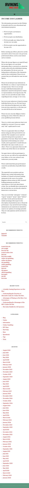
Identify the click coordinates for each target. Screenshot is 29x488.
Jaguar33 (4, 233)
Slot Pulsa (6, 329)
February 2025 (7, 391)
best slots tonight (6, 256)
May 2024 (6, 413)
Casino (5, 320)
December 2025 (7, 369)
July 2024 (6, 408)
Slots (4, 332)
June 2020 (6, 465)
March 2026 (6, 362)
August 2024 (6, 405)
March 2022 (6, 439)
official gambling (6, 272)
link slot (3, 254)
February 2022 (7, 441)
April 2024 (6, 415)
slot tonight (4, 248)
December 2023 (7, 425)
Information (6, 322)
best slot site (5, 250)
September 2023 (7, 427)
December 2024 (7, 396)
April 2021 (6, 461)
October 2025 (7, 374)
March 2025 (6, 389)
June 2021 (6, 456)
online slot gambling (7, 258)
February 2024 (7, 420)
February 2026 (7, 364)
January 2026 (7, 367)
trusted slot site (5, 246)
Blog (4, 317)
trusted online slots (7, 252)
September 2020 (8, 463)
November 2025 (7, 372)
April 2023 (6, 429)
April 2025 (6, 386)
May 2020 (6, 468)
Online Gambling (8, 325)
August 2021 (6, 451)
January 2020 (7, 478)
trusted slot (4, 266)
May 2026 (6, 357)
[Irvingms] (14, 10)
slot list (3, 276)
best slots (4, 278)
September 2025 (8, 376)
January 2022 (7, 444)
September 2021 (7, 449)
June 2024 (6, 410)
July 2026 (6, 352)
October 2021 (7, 446)
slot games (4, 270)
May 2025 (6, 384)
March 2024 (6, 417)
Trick (4, 339)
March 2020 (6, 473)
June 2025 (6, 381)
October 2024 (7, 401)
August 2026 (6, 350)
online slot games (6, 260)
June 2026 (6, 355)
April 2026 (6, 360)
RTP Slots (6, 327)
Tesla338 (4, 235)
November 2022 (7, 434)
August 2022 (6, 437)
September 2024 (8, 403)
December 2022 (7, 432)
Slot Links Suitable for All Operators (13, 307)
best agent (4, 274)
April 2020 (6, 470)
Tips (4, 337)
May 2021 (6, 458)
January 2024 (7, 422)
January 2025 (7, 393)
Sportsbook (6, 334)
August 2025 (6, 379)
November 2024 (7, 398)
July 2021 (5, 453)
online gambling (6, 264)
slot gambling (5, 262)
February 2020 (7, 475)
